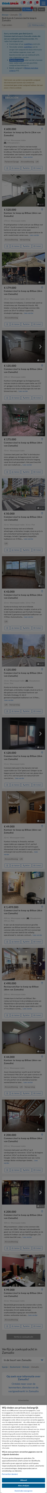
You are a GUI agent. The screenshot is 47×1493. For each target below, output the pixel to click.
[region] (23, 1449)
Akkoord (23, 1480)
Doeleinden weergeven (24, 1491)
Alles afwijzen (23, 1486)
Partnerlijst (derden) (10, 1474)
